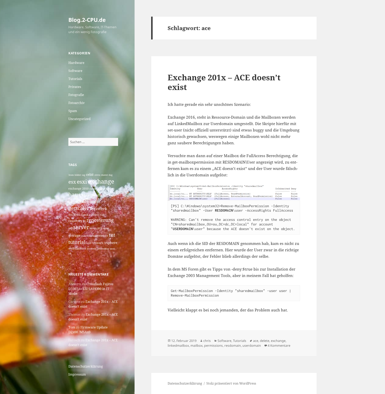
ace (255, 340)
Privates (74, 87)
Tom (71, 327)
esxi (82, 181)
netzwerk (98, 208)
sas (70, 228)
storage (74, 235)
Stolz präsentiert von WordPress (231, 383)
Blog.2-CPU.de (87, 19)
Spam (72, 111)
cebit (90, 174)
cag (83, 175)
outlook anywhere (90, 214)
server (81, 227)
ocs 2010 (74, 214)
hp (83, 195)
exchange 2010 (78, 188)
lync (82, 201)
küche (112, 195)
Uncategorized (79, 119)
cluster (104, 175)
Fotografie (76, 95)
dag (110, 175)
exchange (101, 181)
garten (109, 188)
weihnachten (77, 248)
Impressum (77, 374)
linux (72, 201)
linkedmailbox (178, 345)
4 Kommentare (279, 345)
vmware (97, 243)
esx (72, 181)
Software (75, 71)
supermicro (100, 235)
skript (106, 228)
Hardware (76, 63)
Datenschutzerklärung (85, 366)
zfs (69, 253)
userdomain (251, 345)
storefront (86, 235)
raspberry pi (77, 221)
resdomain (232, 345)
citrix (97, 175)
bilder (78, 175)
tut (112, 234)
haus (74, 194)
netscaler (78, 208)
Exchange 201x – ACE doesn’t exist (224, 82)
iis (87, 195)
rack (102, 214)
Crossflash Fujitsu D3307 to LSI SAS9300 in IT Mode (90, 289)
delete (264, 340)
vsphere (110, 242)
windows (91, 248)
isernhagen (99, 195)
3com (71, 175)
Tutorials (75, 79)
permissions (213, 345)
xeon (112, 248)
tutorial (76, 242)
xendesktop (103, 248)
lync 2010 (93, 202)
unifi (88, 243)
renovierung (100, 220)
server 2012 (96, 228)
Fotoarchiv (76, 103)
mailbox (196, 345)
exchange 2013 (97, 188)
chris (207, 340)
